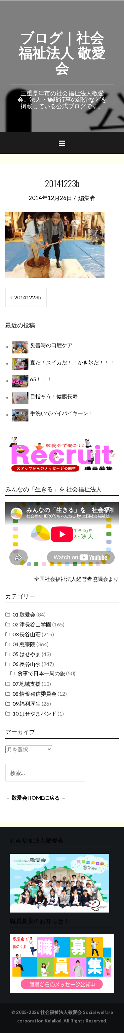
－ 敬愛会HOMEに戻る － (35, 797)
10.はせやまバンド (35, 713)
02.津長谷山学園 (32, 624)
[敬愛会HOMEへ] (59, 882)
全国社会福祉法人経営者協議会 (71, 579)
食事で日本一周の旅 (41, 673)
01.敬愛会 (24, 614)
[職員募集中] (62, 454)
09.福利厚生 (27, 703)
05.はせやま (27, 654)
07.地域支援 (27, 684)
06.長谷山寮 (27, 664)
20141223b (27, 297)
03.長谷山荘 (27, 634)
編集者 (86, 197)
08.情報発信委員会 (35, 693)
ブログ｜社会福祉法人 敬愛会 (62, 51)
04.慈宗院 (24, 644)
